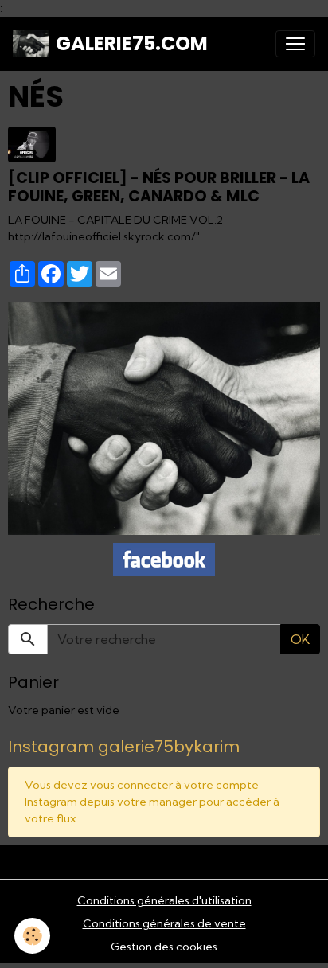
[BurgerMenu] (295, 43)
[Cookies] (32, 936)
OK (300, 639)
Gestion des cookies (164, 946)
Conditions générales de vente (164, 923)
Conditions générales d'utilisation (164, 900)
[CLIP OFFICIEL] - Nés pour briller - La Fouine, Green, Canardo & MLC (159, 187)
